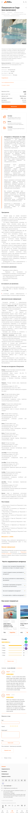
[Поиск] (25, 2)
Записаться (14, 106)
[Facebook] (6, 780)
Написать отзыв (10, 661)
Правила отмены (6, 776)
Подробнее (12, 632)
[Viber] (18, 780)
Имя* (3, 720)
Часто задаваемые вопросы (8, 82)
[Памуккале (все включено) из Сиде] (14, 31)
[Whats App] (21, 780)
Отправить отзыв (7, 750)
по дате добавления (11, 668)
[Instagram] (9, 780)
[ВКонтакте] (3, 780)
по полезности (19, 668)
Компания (4, 771)
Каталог (4, 766)
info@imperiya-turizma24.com (10, 788)
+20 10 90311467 (7, 785)
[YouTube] (15, 780)
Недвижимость (6, 769)
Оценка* (3, 726)
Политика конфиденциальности (9, 802)
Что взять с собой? (6, 85)
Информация (5, 774)
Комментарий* (4, 730)
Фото (3, 740)
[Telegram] (12, 780)
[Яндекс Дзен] (25, 780)
